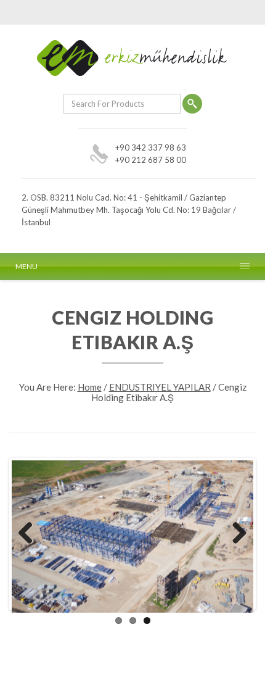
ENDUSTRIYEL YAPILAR (160, 386)
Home (90, 386)
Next (234, 533)
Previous (30, 533)
